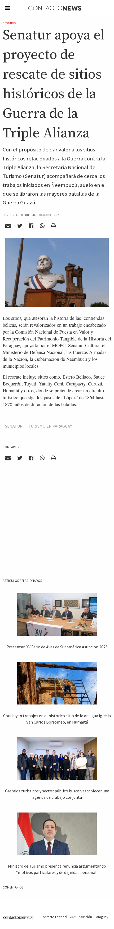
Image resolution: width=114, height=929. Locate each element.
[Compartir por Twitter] (20, 225)
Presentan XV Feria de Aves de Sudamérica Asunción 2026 (57, 646)
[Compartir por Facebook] (31, 225)
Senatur (14, 426)
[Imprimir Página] (53, 225)
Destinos (9, 23)
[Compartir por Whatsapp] (42, 225)
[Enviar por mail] (8, 225)
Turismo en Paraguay (50, 426)
